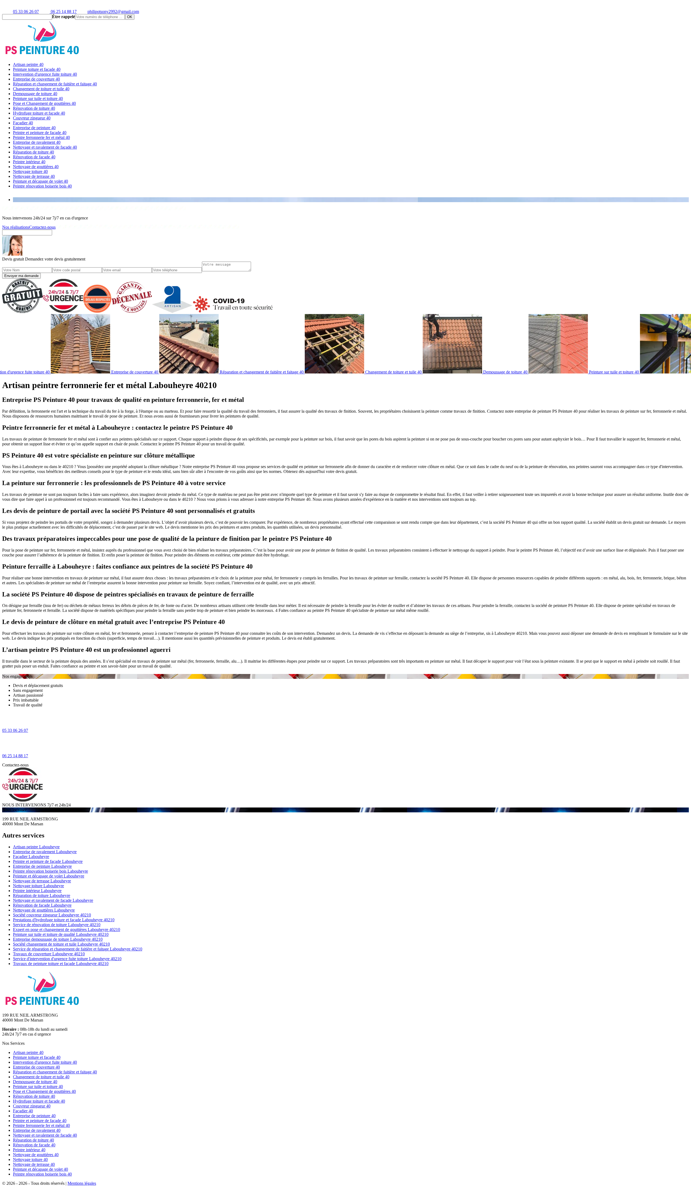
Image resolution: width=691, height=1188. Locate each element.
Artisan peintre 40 (28, 64)
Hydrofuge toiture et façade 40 (39, 113)
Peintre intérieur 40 (29, 161)
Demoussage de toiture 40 (35, 93)
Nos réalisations (15, 227)
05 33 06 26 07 (26, 11)
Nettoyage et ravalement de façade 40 (45, 147)
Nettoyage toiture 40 (30, 171)
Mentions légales (81, 1183)
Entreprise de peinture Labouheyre (42, 866)
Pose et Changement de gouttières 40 (44, 103)
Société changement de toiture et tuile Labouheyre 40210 (61, 944)
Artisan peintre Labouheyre (36, 847)
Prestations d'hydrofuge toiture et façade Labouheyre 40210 (63, 919)
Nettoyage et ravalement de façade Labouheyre (53, 900)
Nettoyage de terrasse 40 (34, 176)
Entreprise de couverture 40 (36, 79)
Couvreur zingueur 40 (31, 118)
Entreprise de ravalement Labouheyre (45, 851)
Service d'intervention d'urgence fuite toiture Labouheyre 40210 (67, 958)
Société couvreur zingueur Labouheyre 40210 (52, 915)
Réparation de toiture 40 (33, 152)
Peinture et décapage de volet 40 (40, 181)
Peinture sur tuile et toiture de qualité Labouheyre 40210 (61, 934)
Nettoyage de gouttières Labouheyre (44, 910)
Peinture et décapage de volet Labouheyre (48, 876)
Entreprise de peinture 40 (34, 127)
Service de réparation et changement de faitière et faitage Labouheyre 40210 (77, 949)
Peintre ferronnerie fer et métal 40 (41, 137)
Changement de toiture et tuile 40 (41, 88)
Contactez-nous (42, 227)
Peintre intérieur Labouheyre (37, 890)
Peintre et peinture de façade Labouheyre (48, 861)
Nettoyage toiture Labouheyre (38, 885)
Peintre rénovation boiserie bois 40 (42, 186)
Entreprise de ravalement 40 (36, 142)
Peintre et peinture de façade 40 (39, 132)
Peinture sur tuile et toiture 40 (38, 98)
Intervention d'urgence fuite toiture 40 (45, 74)
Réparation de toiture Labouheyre (41, 895)
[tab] (351, 199)
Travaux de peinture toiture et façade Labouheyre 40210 (61, 963)
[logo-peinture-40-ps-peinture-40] (42, 55)
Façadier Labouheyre (31, 856)
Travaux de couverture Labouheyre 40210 (49, 954)
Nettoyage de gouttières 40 (36, 166)
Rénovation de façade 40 (34, 157)
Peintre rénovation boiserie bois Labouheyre (50, 871)
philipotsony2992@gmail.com (113, 11)
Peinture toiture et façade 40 (36, 69)
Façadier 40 (23, 123)
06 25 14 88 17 (63, 11)
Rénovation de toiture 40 (34, 108)
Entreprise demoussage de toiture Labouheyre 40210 (58, 939)
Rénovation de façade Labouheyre (42, 905)
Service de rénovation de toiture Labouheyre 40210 (56, 924)
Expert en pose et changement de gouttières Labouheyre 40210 (66, 929)
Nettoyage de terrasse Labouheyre (42, 881)
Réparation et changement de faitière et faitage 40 (55, 84)
